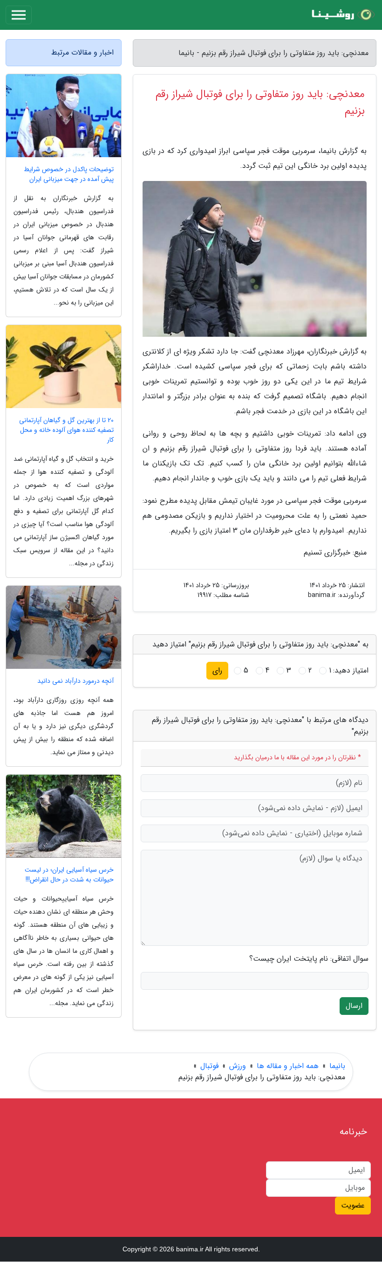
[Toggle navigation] (19, 15)
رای (217, 670)
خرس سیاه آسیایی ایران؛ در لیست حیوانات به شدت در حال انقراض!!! (69, 875)
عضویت (353, 1205)
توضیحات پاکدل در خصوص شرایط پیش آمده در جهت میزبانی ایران (69, 174)
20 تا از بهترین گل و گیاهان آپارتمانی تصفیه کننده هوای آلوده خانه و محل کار (66, 430)
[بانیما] (341, 15)
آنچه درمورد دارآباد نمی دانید (75, 681)
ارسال (354, 1006)
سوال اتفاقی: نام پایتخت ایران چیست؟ (308, 959)
